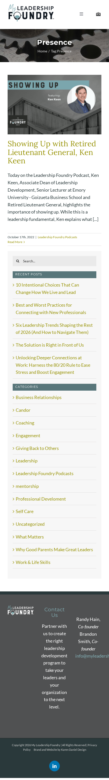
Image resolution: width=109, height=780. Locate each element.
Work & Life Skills (33, 562)
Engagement (28, 435)
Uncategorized (30, 524)
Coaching (25, 423)
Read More (15, 242)
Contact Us (54, 612)
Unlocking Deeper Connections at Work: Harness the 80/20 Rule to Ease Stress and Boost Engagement (53, 365)
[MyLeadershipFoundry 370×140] (31, 6)
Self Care (24, 511)
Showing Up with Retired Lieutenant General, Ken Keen (52, 152)
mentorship (27, 486)
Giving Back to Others (37, 448)
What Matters (30, 537)
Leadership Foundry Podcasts (57, 237)
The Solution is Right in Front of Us (50, 345)
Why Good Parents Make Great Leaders (54, 549)
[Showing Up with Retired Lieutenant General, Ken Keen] (54, 104)
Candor (23, 410)
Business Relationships (39, 397)
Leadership (27, 460)
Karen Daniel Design (73, 749)
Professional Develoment (41, 499)
